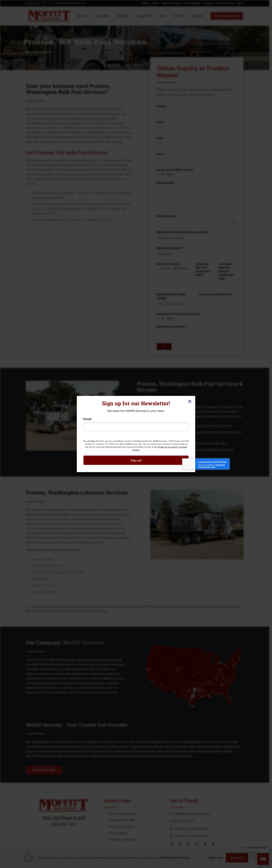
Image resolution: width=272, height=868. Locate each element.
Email (87, 419)
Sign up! (136, 460)
